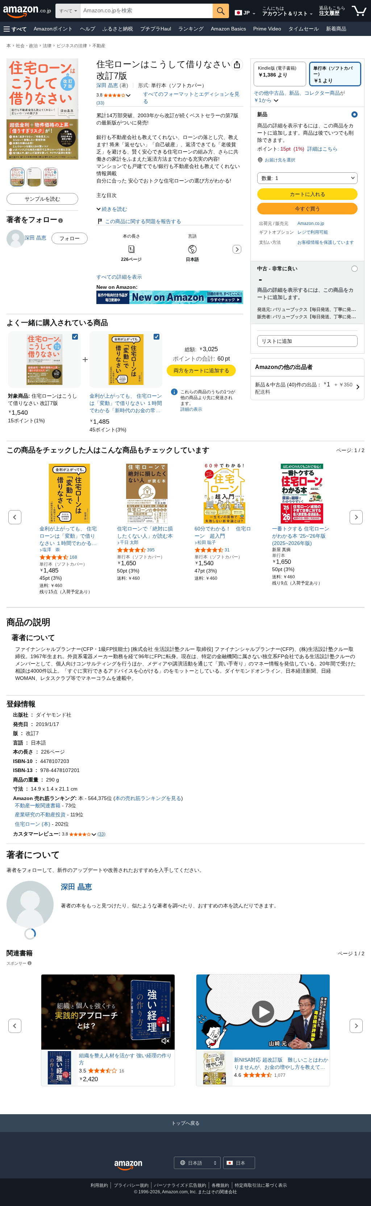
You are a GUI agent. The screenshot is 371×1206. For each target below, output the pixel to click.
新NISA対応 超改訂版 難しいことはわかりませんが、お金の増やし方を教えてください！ (281, 1064)
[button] (15, 29)
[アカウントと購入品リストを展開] (311, 14)
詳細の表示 (191, 409)
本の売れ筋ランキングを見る (148, 798)
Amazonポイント (53, 29)
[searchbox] (146, 11)
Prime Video (267, 29)
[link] (26, 420)
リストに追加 (277, 341)
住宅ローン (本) (32, 824)
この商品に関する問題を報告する (143, 221)
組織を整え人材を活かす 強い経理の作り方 (125, 1059)
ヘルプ (87, 29)
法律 (47, 45)
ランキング (191, 29)
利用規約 (99, 1185)
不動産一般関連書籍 (38, 805)
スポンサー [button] (16, 963)
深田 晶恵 (107, 85)
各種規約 (220, 1185)
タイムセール (303, 29)
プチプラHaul (155, 29)
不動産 (98, 45)
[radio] (280, 74)
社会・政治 (27, 45)
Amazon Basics (228, 29)
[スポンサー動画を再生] (263, 1012)
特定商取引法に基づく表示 (261, 1185)
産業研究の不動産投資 (40, 814)
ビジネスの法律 (72, 45)
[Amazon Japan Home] (128, 1165)
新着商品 (336, 29)
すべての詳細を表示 (119, 277)
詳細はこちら (322, 149)
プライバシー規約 (131, 1185)
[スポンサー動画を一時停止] (165, 1028)
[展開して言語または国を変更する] (254, 14)
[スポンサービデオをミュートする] (165, 1041)
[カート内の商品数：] (359, 11)
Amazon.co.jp (310, 223)
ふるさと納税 (118, 29)
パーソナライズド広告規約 (180, 1185)
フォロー (69, 238)
